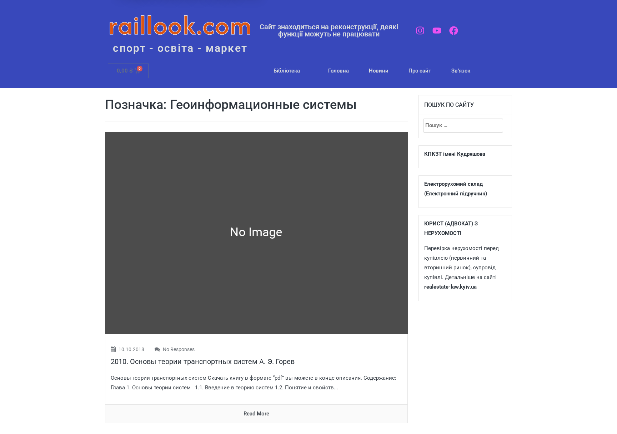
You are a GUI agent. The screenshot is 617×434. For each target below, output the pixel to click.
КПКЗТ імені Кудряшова (454, 154)
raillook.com (180, 25)
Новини (378, 71)
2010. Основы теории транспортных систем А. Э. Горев (203, 361)
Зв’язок (460, 71)
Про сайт (419, 71)
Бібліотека (287, 71)
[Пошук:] (463, 125)
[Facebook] (454, 31)
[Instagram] (420, 31)
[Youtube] (437, 31)
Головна (338, 71)
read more (256, 413)
